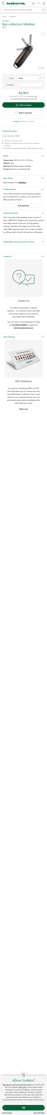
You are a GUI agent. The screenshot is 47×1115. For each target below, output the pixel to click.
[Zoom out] (38, 68)
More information (39, 1113)
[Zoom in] (42, 68)
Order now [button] (23, 409)
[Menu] (3, 3)
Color (11, 78)
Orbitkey (22, 182)
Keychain (12, 16)
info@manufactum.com (23, 328)
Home (5, 16)
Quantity (10, 85)
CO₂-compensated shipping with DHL (23, 99)
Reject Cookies (7, 1113)
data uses (22, 1087)
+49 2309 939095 (19, 325)
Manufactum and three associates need (17, 1085)
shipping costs (32, 96)
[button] (43, 34)
